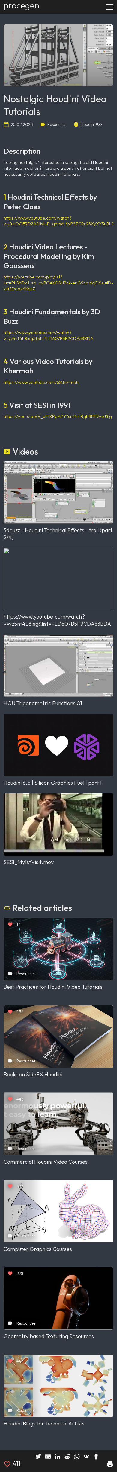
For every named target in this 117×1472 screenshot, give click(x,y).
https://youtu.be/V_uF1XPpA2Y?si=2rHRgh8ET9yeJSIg (58, 416)
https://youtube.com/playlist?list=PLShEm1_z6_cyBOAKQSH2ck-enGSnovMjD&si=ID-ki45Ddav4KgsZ (58, 282)
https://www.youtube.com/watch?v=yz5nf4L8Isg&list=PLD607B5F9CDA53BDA (48, 335)
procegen (21, 5)
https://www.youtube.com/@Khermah (41, 382)
